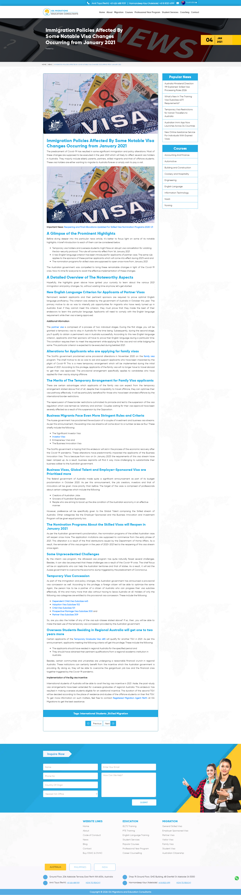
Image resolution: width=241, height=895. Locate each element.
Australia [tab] (55, 867)
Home (44, 64)
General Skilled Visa (172, 826)
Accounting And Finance (177, 155)
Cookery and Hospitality (177, 174)
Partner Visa (168, 835)
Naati (167, 199)
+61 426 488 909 (118, 3)
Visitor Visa (167, 839)
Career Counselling (132, 853)
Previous (96, 723)
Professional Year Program (136, 848)
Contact (87, 848)
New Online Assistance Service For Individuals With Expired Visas (180, 135)
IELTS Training (129, 826)
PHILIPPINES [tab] (80, 867)
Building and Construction (178, 167)
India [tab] (105, 867)
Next (107, 723)
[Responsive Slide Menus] (60, 11)
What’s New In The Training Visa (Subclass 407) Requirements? (178, 100)
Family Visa (167, 844)
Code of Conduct (92, 835)
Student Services (131, 839)
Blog (85, 844)
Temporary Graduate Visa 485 (90, 639)
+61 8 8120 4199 (166, 3)
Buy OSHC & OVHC (92, 853)
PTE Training (129, 830)
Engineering (170, 180)
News (50, 64)
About (86, 830)
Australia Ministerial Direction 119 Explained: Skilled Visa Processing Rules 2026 (179, 87)
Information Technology (177, 192)
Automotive (170, 161)
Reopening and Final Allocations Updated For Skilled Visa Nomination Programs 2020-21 (108, 227)
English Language (174, 186)
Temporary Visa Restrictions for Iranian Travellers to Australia (179, 112)
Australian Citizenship (173, 853)
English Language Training (136, 835)
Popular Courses (131, 844)
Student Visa (168, 848)
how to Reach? (93, 883)
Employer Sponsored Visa (175, 830)
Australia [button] (190, 2)
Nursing (168, 205)
